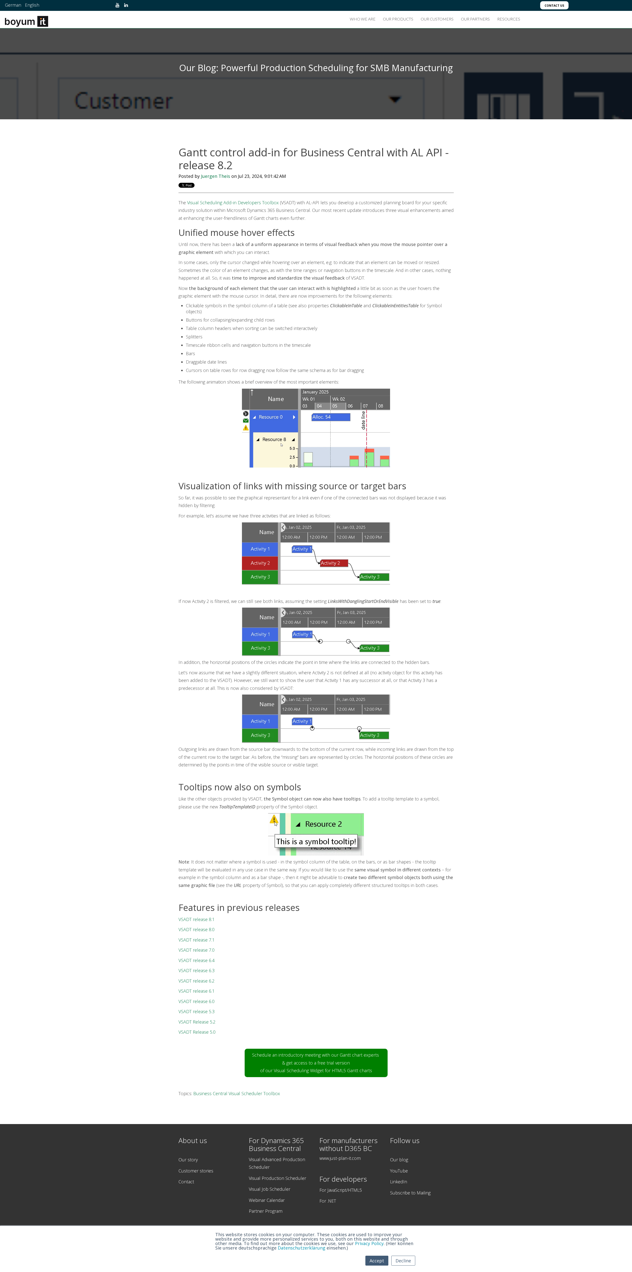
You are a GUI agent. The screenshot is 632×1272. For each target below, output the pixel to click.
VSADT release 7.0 (196, 950)
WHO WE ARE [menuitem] (362, 19)
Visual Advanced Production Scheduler (277, 1163)
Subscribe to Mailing (410, 1193)
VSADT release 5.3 (196, 1011)
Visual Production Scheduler (277, 1178)
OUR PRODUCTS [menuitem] (398, 19)
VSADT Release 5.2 (197, 1022)
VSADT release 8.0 (196, 929)
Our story (188, 1160)
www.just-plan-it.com (340, 1158)
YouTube (399, 1171)
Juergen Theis (215, 176)
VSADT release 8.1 (196, 919)
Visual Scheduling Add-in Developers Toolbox (233, 202)
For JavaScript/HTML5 (340, 1190)
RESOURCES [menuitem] (508, 19)
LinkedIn (398, 1182)
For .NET (327, 1201)
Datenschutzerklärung (301, 1248)
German (13, 5)
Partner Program (265, 1211)
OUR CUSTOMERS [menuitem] (437, 19)
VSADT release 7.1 (196, 940)
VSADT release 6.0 (196, 1001)
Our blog (399, 1160)
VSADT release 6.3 (196, 970)
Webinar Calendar (267, 1200)
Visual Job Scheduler (269, 1189)
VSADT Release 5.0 (197, 1032)
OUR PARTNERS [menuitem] (475, 19)
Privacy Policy (369, 1243)
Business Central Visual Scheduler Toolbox (236, 1093)
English (32, 5)
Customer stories (195, 1171)
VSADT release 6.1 (196, 991)
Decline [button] (403, 1261)
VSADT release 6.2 (196, 981)
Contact (186, 1182)
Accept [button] (377, 1261)
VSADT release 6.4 (196, 960)
